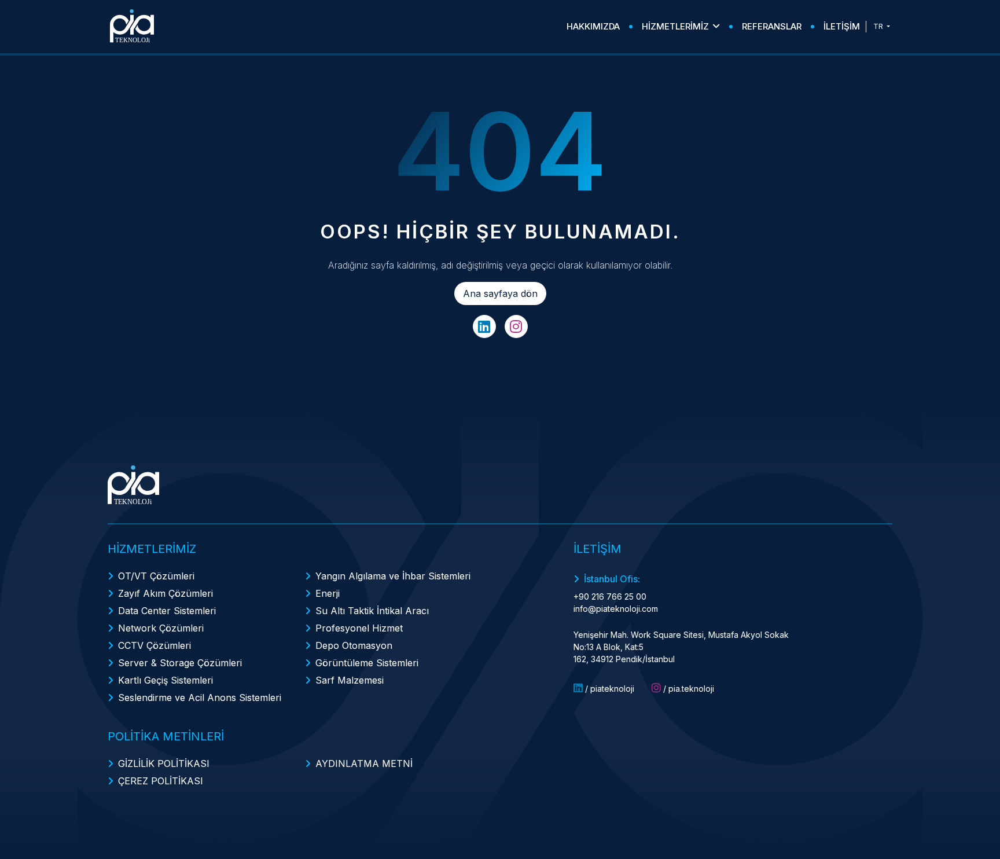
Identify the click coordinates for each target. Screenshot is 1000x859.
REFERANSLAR (772, 26)
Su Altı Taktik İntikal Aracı (372, 610)
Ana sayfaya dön (500, 293)
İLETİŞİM (841, 26)
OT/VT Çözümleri (156, 576)
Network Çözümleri (161, 628)
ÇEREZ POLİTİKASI (160, 781)
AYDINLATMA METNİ (364, 763)
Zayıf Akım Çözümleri (165, 593)
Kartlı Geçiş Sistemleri (165, 680)
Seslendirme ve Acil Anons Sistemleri (199, 697)
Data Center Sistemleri (167, 610)
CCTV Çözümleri (154, 645)
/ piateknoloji (608, 688)
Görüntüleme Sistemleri (366, 663)
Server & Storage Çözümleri (180, 663)
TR (879, 26)
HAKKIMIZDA (593, 26)
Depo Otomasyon (353, 645)
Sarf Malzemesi (349, 680)
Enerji (327, 593)
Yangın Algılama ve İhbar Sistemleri (392, 576)
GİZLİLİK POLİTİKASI (163, 763)
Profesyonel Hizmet (359, 628)
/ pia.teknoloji (687, 688)
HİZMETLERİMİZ (675, 26)
